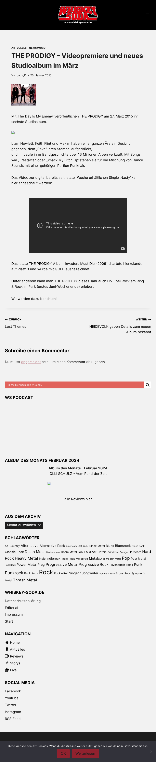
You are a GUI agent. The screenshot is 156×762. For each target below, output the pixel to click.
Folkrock (90, 552)
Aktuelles (19, 47)
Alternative (30, 545)
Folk (80, 552)
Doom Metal (69, 552)
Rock (46, 572)
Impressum (14, 614)
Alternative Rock (52, 546)
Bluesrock (123, 546)
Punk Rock (31, 573)
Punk (138, 565)
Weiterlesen (85, 753)
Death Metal (35, 552)
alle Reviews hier (78, 499)
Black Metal (97, 546)
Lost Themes (15, 323)
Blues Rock (138, 546)
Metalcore (97, 558)
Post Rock (10, 565)
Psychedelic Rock (121, 564)
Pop (126, 558)
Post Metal (138, 558)
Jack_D (21, 75)
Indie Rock (68, 558)
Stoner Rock (123, 573)
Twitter (10, 705)
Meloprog (82, 558)
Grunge (124, 552)
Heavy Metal (26, 558)
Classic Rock (14, 552)
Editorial (11, 608)
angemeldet (31, 362)
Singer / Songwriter (83, 573)
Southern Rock (107, 573)
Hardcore (135, 552)
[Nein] (151, 751)
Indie (42, 558)
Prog (41, 565)
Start (9, 621)
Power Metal (27, 565)
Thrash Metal (25, 580)
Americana (71, 546)
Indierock (54, 558)
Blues (110, 546)
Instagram (13, 712)
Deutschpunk (53, 552)
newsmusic (37, 47)
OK (63, 753)
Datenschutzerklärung (23, 601)
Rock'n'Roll (61, 573)
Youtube (11, 698)
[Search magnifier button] (147, 385)
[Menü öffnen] (147, 15)
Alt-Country (12, 546)
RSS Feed (13, 719)
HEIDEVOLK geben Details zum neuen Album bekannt (120, 326)
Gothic (102, 552)
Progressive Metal (62, 564)
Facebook (13, 691)
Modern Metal (113, 558)
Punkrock (14, 572)
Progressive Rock (93, 564)
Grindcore (113, 552)
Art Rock (83, 546)
